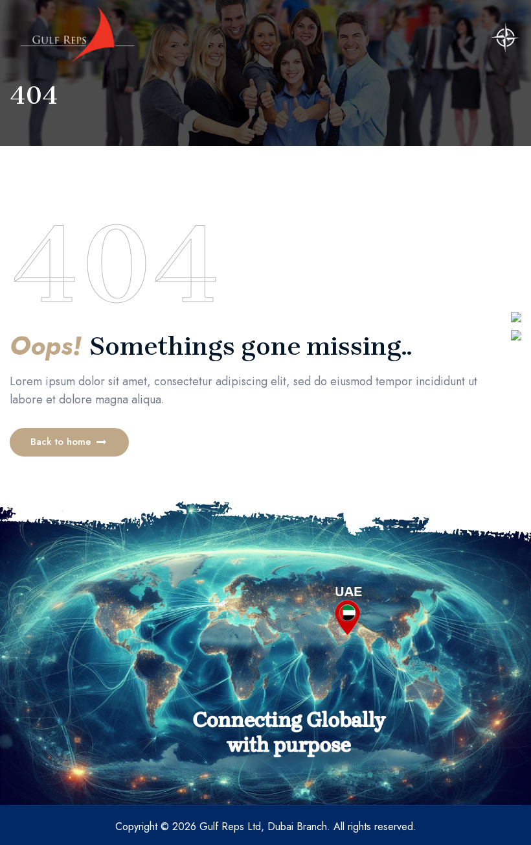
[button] (69, 442)
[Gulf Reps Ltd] (77, 34)
